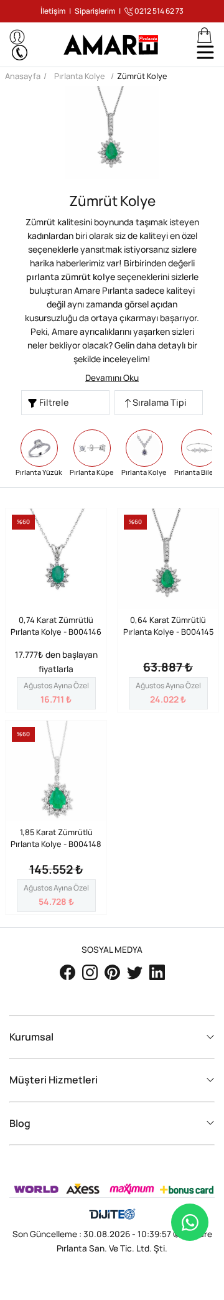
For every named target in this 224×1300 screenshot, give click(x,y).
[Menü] (205, 52)
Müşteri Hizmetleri (53, 1080)
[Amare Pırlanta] (112, 44)
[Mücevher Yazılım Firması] (112, 1214)
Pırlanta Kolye (79, 76)
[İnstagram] (91, 971)
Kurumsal (31, 1037)
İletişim (52, 11)
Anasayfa (22, 76)
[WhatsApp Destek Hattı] (189, 1222)
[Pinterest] (113, 971)
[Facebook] (68, 971)
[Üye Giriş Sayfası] (17, 37)
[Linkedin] (157, 971)
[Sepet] (204, 35)
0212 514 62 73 (158, 11)
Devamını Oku (112, 377)
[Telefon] (19, 52)
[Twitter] (135, 971)
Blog (19, 1123)
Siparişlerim (95, 11)
